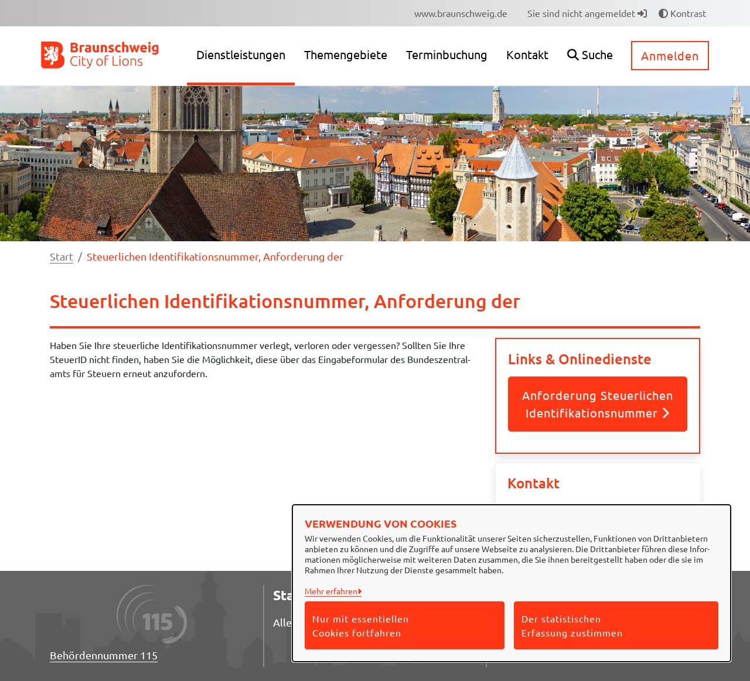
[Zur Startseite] (100, 54)
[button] (590, 55)
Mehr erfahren (331, 591)
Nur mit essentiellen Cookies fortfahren (360, 625)
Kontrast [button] (687, 13)
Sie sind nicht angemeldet (582, 13)
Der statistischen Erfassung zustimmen (572, 625)
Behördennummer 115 (104, 655)
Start (61, 256)
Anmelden (670, 55)
